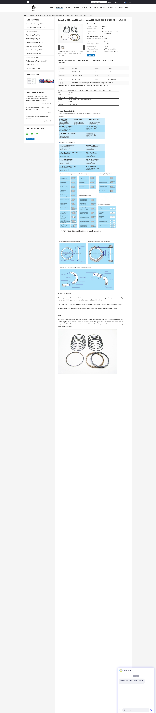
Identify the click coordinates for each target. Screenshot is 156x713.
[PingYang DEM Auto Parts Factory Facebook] (28, 2)
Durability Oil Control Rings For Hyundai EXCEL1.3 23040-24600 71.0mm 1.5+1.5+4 (70, 53)
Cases (127, 7)
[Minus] (151, 670)
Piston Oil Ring (30, 65)
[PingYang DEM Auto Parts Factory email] (28, 134)
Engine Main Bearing (32, 24)
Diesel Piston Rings (32, 53)
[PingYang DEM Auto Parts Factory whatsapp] (33, 134)
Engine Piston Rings (32, 50)
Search (109, 2)
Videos (67, 7)
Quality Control (100, 7)
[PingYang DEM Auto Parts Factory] (34, 8)
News (121, 7)
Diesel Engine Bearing (33, 42)
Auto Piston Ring (31, 35)
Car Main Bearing (31, 31)
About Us (76, 7)
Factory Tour (86, 7)
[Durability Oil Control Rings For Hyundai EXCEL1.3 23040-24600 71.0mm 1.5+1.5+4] (70, 33)
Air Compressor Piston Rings (35, 61)
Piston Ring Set (31, 57)
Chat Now (118, 2)
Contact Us (112, 7)
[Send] (151, 710)
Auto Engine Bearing (32, 46)
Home (51, 7)
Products (59, 7)
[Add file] (120, 710)
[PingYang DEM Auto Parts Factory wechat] (38, 134)
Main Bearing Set (31, 39)
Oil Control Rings (40, 15)
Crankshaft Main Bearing (33, 27)
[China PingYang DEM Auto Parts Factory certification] (31, 81)
